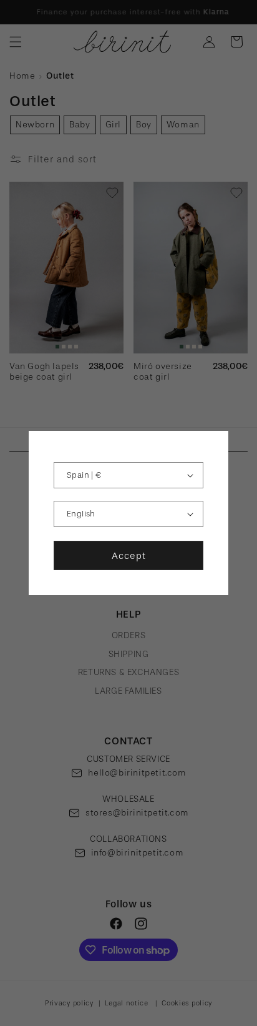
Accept (129, 555)
